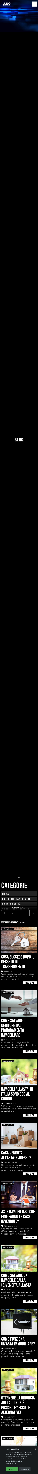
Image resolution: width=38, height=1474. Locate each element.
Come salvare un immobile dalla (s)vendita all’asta (16, 1280)
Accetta (11, 1469)
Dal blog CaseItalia (16, 899)
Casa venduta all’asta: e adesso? (16, 1155)
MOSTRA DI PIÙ (18, 908)
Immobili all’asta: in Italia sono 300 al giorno (17, 1094)
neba (5, 894)
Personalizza (25, 1469)
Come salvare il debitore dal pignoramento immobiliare (13, 1028)
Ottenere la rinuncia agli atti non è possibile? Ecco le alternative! (18, 1405)
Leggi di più (29, 982)
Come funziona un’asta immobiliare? (18, 1341)
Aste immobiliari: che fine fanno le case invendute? (18, 1216)
